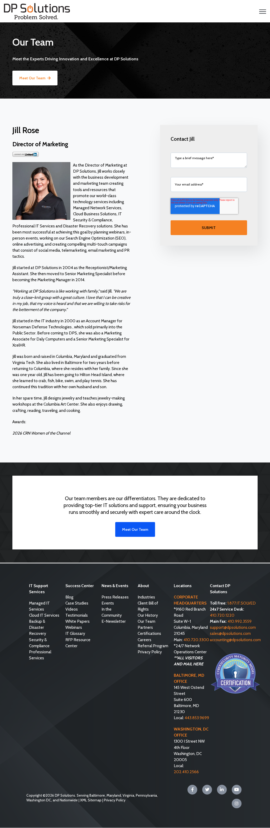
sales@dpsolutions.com (230, 633)
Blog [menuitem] (69, 597)
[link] (37, 10)
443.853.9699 (197, 717)
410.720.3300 (196, 639)
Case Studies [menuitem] (76, 603)
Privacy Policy (115, 800)
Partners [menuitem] (145, 627)
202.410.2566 (186, 771)
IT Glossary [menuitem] (75, 633)
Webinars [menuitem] (73, 627)
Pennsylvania (146, 795)
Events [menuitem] (108, 603)
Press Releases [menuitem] (115, 597)
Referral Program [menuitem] (153, 645)
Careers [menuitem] (144, 639)
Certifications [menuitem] (149, 633)
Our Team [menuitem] (146, 621)
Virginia (128, 795)
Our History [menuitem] (148, 615)
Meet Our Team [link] (32, 78)
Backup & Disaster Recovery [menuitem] (37, 627)
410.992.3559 (240, 621)
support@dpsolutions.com (233, 627)
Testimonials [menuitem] (76, 615)
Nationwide (69, 800)
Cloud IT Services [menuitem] (44, 615)
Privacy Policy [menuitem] (150, 651)
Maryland (114, 795)
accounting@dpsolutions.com (235, 639)
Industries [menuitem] (146, 597)
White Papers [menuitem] (77, 621)
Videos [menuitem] (71, 609)
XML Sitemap (91, 800)
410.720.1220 (222, 615)
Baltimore (97, 795)
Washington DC (38, 800)
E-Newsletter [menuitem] (114, 621)
